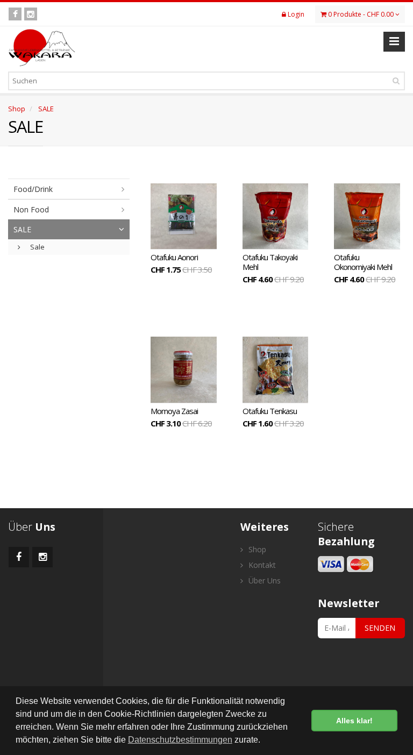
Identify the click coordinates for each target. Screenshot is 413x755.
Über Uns (263, 580)
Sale (37, 247)
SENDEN (380, 628)
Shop (16, 108)
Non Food (31, 209)
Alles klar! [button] (354, 720)
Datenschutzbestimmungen (180, 739)
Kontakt (261, 565)
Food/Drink (33, 189)
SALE (46, 108)
